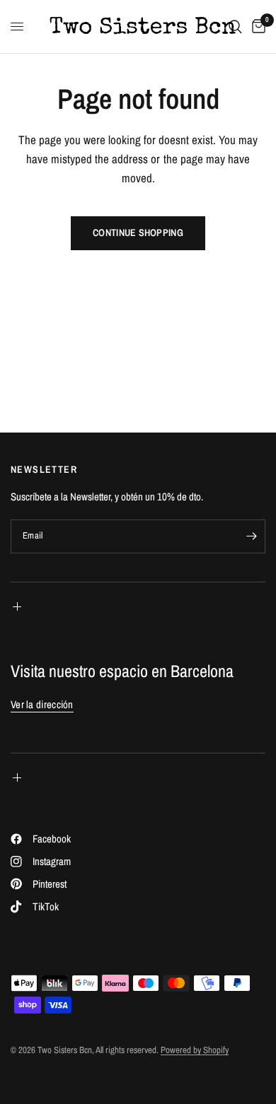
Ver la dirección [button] (42, 704)
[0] (256, 26)
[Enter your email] (251, 536)
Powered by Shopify (195, 1050)
